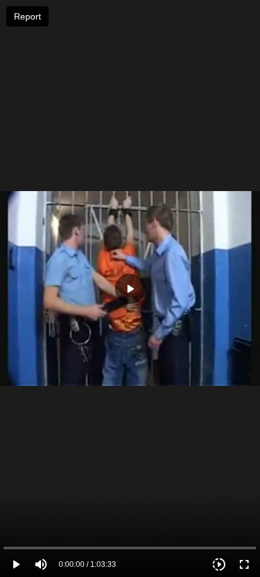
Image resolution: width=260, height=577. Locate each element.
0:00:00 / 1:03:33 (87, 564)
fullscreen (244, 564)
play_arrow (15, 564)
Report (27, 16)
